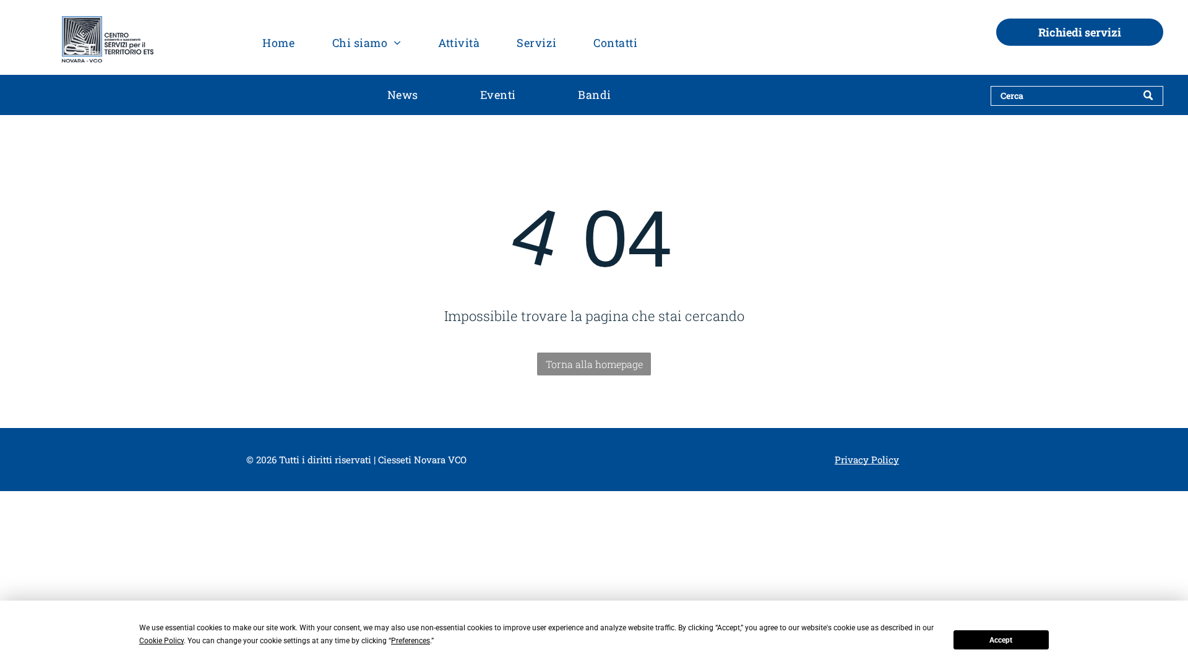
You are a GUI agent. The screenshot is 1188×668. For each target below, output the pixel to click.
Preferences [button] (410, 640)
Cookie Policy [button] (161, 640)
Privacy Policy (867, 459)
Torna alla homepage (594, 364)
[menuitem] (278, 42)
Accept (1000, 640)
